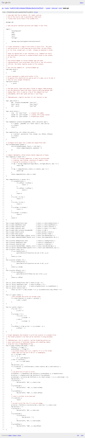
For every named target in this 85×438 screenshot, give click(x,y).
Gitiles (10, 435)
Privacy (14, 435)
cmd (60, 8)
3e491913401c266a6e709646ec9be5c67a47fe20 (26, 8)
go (3, 8)
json (82, 435)
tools (7, 8)
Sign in (81, 2)
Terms (19, 435)
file (36, 12)
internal (54, 8)
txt (78, 435)
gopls (48, 8)
